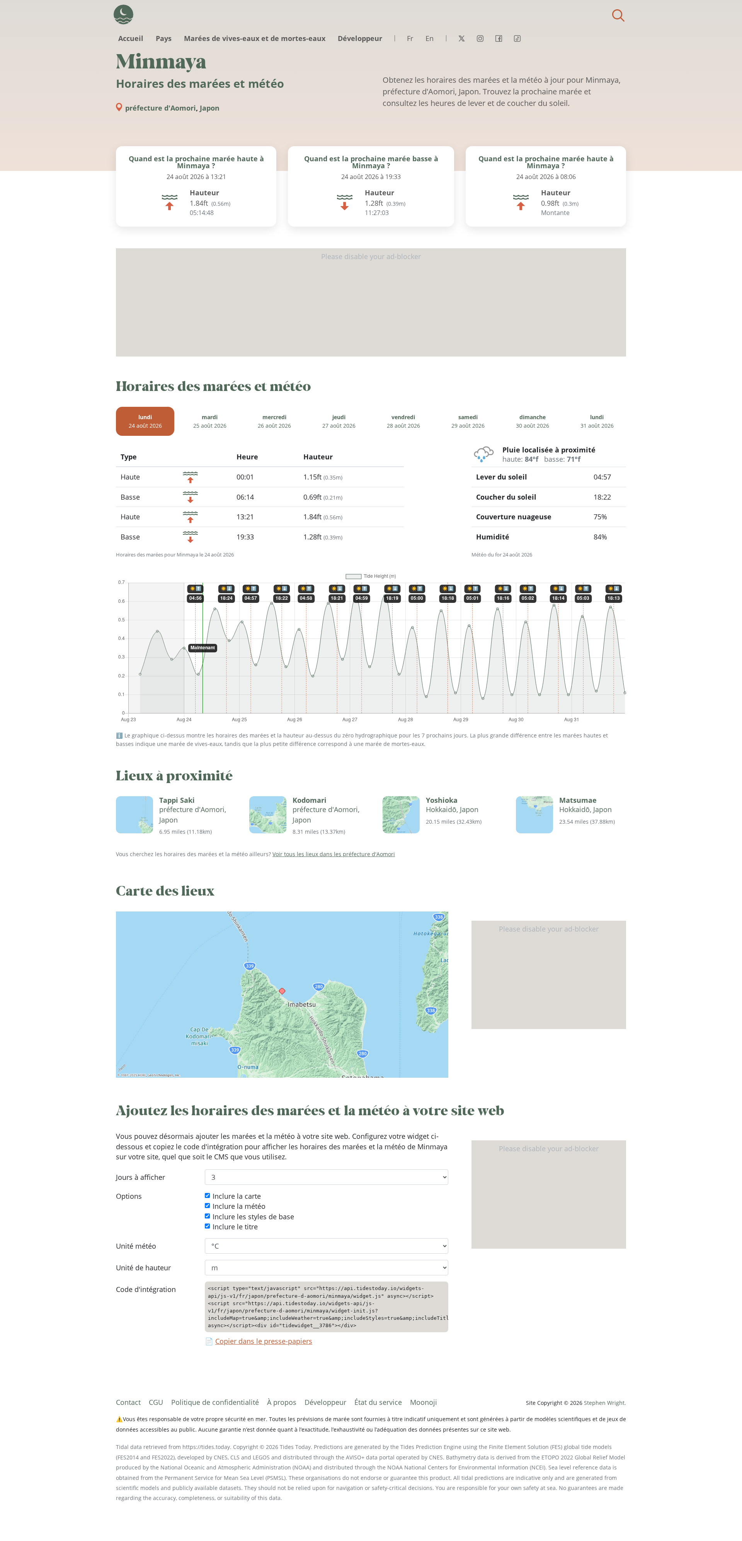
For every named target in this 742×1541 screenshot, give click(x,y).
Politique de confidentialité (215, 1402)
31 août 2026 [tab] (597, 421)
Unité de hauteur (143, 1267)
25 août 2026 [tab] (209, 421)
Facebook (498, 38)
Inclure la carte (237, 1196)
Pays (164, 38)
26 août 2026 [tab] (274, 421)
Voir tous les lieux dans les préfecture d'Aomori (333, 854)
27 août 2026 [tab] (339, 421)
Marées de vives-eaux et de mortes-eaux (254, 38)
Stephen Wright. (605, 1402)
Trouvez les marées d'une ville (618, 15)
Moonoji (423, 1402)
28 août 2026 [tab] (403, 421)
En (429, 38)
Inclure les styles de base (253, 1216)
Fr (410, 38)
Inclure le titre (235, 1226)
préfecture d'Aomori (160, 108)
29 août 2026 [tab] (468, 421)
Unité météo (136, 1246)
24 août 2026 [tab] (145, 421)
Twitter (461, 38)
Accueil (130, 38)
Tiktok (517, 38)
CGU (156, 1402)
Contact (128, 1402)
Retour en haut (720, 1519)
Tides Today (123, 14)
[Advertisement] (371, 302)
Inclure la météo (239, 1206)
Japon (210, 108)
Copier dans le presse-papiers (263, 1341)
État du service (378, 1402)
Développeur (360, 38)
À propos (281, 1402)
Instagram (480, 38)
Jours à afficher (140, 1177)
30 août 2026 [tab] (532, 421)
